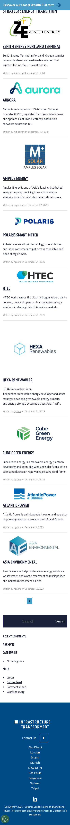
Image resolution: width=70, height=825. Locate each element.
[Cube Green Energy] (35, 435)
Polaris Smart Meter (20, 235)
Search (60, 621)
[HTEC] (35, 278)
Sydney (35, 783)
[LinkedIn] (35, 799)
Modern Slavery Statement (32, 810)
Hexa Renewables (17, 380)
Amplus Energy (15, 178)
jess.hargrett (20, 73)
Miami (35, 757)
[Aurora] (35, 89)
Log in (10, 677)
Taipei (35, 788)
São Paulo (35, 772)
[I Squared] (20, 19)
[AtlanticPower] (35, 495)
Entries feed (14, 682)
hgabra (17, 262)
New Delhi (35, 767)
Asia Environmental (20, 562)
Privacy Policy (10, 810)
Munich (35, 762)
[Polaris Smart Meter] (35, 223)
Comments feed (16, 687)
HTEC (6, 288)
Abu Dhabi (35, 747)
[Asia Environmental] (35, 547)
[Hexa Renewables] (35, 350)
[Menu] (61, 18)
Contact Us (29, 738)
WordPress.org (16, 692)
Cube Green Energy (18, 453)
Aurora (9, 100)
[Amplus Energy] (35, 158)
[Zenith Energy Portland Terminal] (35, 28)
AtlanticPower (16, 505)
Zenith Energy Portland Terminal (31, 46)
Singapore (35, 778)
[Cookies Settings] (5, 819)
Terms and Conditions (53, 806)
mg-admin (19, 131)
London (35, 752)
